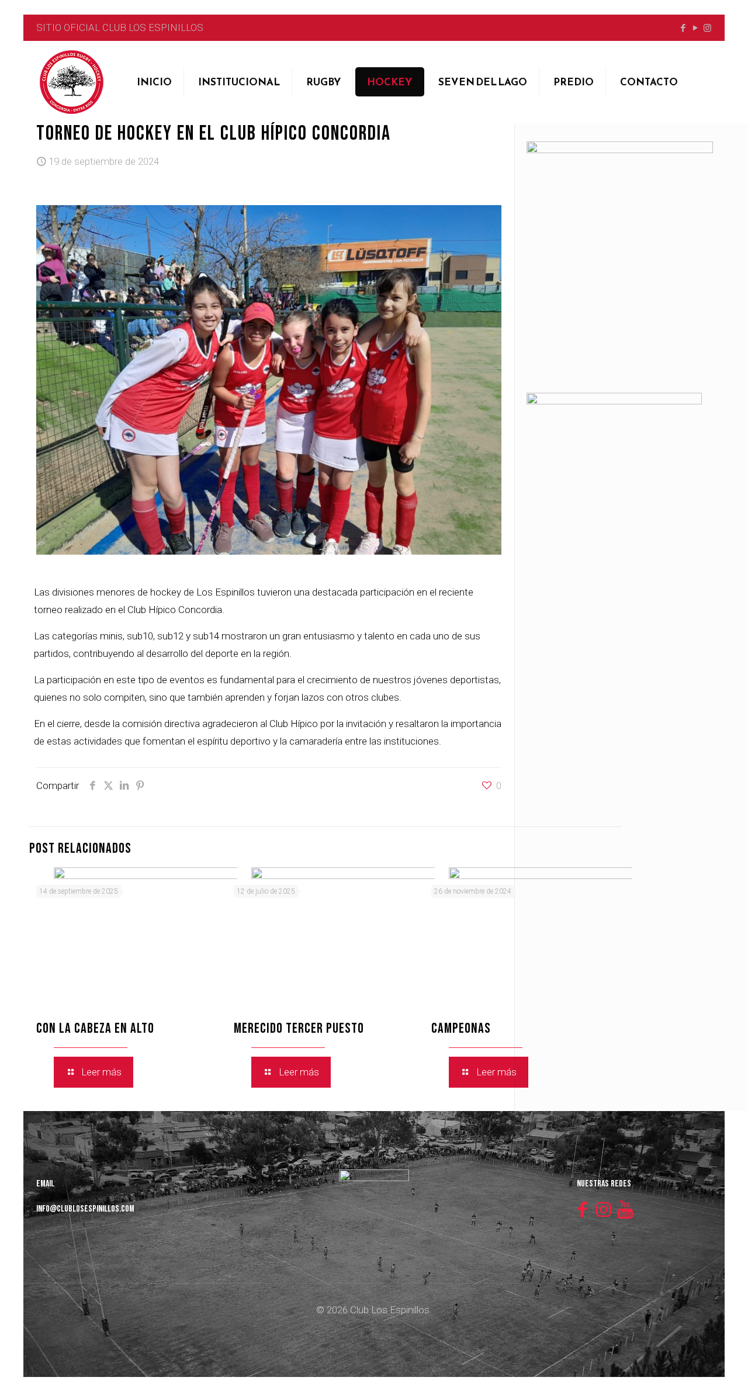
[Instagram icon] (707, 28)
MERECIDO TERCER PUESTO (299, 1028)
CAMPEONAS (461, 1028)
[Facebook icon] (682, 28)
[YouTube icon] (695, 28)
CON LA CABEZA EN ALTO (95, 1028)
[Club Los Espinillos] (71, 82)
